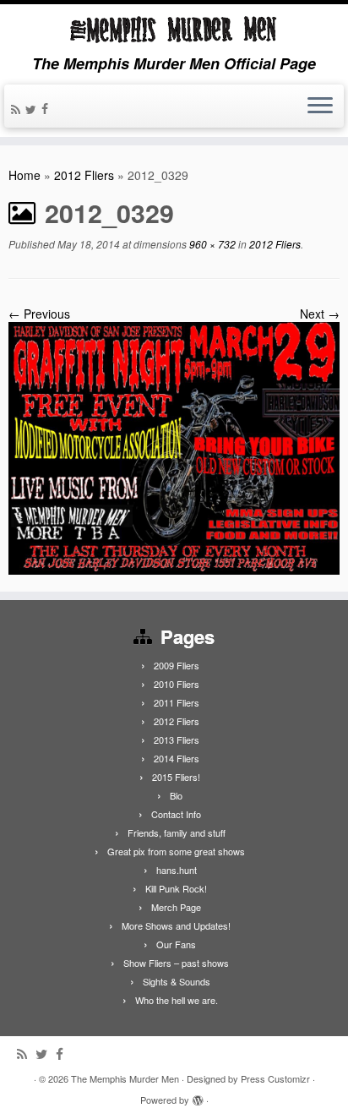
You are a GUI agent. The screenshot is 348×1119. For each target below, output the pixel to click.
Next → (320, 313)
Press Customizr (275, 1078)
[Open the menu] (320, 106)
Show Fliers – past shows (176, 962)
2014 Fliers (176, 758)
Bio (176, 795)
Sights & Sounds (176, 981)
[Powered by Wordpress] (198, 1096)
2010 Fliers (176, 684)
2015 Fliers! (176, 776)
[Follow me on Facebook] (47, 108)
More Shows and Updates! (176, 925)
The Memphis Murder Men (125, 1078)
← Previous (39, 313)
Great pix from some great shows (176, 851)
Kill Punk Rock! (176, 888)
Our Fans (176, 944)
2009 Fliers (176, 665)
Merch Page (176, 907)
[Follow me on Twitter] (33, 109)
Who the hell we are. (176, 1000)
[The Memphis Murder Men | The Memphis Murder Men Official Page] (174, 29)
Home (24, 174)
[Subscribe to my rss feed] (18, 109)
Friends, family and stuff (177, 832)
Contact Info (176, 814)
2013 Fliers (176, 739)
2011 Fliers (176, 702)
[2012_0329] (174, 447)
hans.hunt (176, 869)
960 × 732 (211, 244)
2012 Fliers (84, 174)
